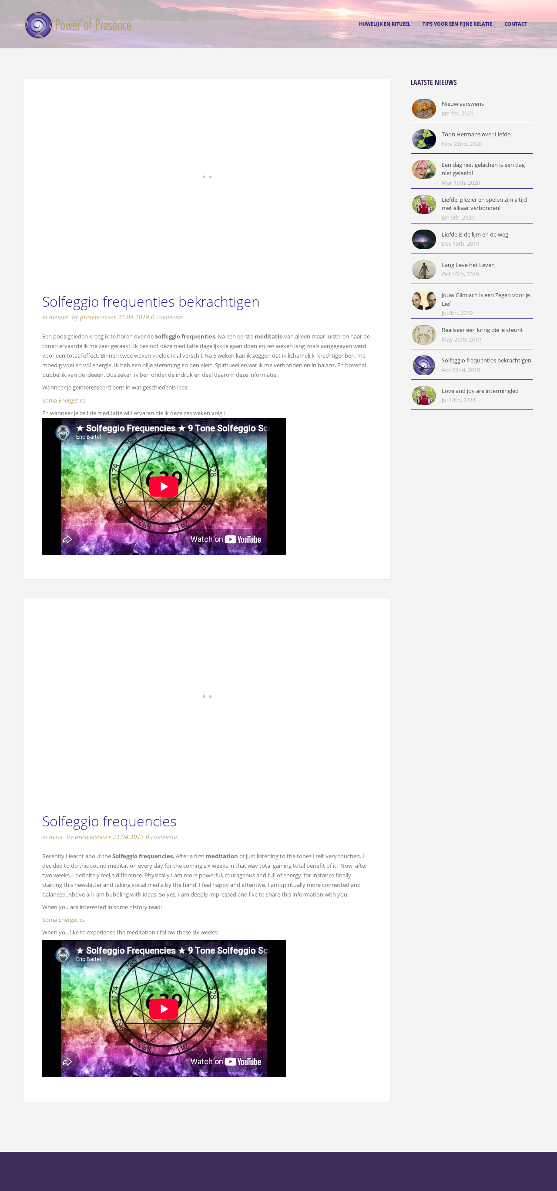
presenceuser (98, 316)
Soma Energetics (63, 400)
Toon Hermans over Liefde (476, 134)
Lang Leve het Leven (468, 265)
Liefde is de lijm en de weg (475, 234)
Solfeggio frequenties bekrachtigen (151, 301)
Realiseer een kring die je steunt (482, 330)
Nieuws (58, 316)
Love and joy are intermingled (480, 391)
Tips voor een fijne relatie (457, 23)
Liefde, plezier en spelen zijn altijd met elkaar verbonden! (484, 204)
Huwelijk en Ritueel (384, 23)
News (56, 836)
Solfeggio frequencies (109, 821)
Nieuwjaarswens (463, 104)
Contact (515, 23)
